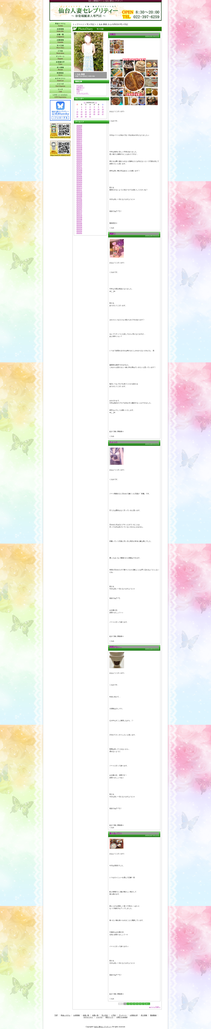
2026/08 (79, 126)
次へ (147, 1004)
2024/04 (79, 180)
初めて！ (79, 89)
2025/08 (79, 149)
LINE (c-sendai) (60, 96)
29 (81, 116)
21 (77, 114)
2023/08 (79, 196)
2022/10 (79, 215)
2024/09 (79, 171)
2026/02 (79, 137)
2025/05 (79, 155)
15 (81, 112)
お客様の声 (60, 63)
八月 (78, 91)
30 (86, 116)
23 (86, 114)
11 (94, 109)
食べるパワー (115, 833)
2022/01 (79, 233)
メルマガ (60, 85)
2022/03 (79, 229)
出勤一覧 (60, 41)
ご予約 (60, 52)
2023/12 (79, 188)
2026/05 (79, 132)
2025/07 (79, 151)
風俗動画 (60, 74)
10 (90, 109)
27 (103, 114)
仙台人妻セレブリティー (105, 11)
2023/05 (79, 202)
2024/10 (79, 169)
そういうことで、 (82, 93)
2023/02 (79, 208)
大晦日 (112, 34)
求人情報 (60, 68)
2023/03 (79, 206)
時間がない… (115, 647)
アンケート (60, 57)
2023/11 (79, 190)
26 (98, 114)
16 (86, 112)
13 (103, 109)
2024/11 (79, 167)
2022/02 (79, 231)
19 (98, 112)
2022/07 (79, 221)
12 (98, 109)
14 (77, 112)
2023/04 (79, 204)
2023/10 (79, 192)
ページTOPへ (155, 1007)
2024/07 (79, 174)
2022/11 (79, 213)
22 (81, 114)
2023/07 (79, 198)
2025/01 (79, 163)
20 (103, 112)
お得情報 (60, 30)
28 (77, 116)
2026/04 (79, 133)
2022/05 (79, 225)
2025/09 (79, 147)
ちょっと (113, 442)
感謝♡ (112, 233)
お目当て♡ (80, 87)
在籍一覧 (60, 35)
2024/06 (79, 176)
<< (85, 103)
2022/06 (79, 223)
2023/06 (79, 200)
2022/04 (79, 227)
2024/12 (79, 165)
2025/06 (79, 153)
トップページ (78, 24)
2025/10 (79, 145)
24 (90, 114)
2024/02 (79, 184)
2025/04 (79, 157)
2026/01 (79, 139)
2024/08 (79, 173)
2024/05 (79, 178)
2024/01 (79, 186)
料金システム (60, 24)
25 (94, 114)
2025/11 (79, 143)
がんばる (79, 85)
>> (96, 103)
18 (94, 112)
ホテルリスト (60, 79)
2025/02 (79, 161)
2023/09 (79, 194)
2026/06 (79, 130)
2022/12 (79, 212)
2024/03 (79, 182)
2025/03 (79, 159)
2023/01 (79, 210)
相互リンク (60, 90)
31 (90, 116)
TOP (56, 1015)
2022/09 (79, 217)
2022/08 (79, 219)
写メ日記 (60, 46)
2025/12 (79, 141)
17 (90, 112)
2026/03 (79, 135)
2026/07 (79, 128)
